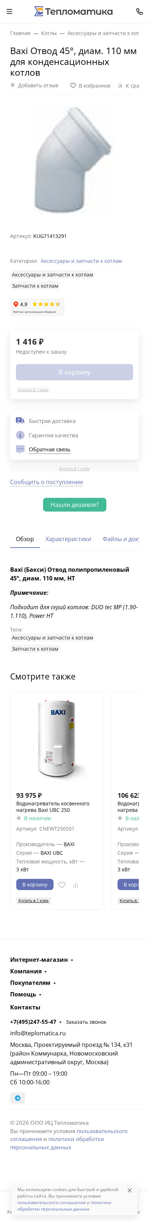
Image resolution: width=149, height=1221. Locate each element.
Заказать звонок (86, 1021)
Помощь (23, 994)
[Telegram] (17, 1098)
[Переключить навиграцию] (9, 11)
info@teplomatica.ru (38, 1033)
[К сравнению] (75, 885)
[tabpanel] (74, 609)
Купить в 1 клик (33, 389)
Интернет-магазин (39, 960)
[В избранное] (61, 885)
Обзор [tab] (25, 539)
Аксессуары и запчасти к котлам (81, 260)
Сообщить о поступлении (46, 482)
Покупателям (30, 983)
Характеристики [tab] (68, 539)
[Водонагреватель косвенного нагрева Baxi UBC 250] (56, 738)
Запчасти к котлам (35, 285)
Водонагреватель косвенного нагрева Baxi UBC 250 (52, 806)
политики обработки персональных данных (64, 1205)
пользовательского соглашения (51, 1202)
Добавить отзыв (38, 85)
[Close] (130, 1190)
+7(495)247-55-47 (33, 1021)
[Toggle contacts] (139, 11)
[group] (74, 160)
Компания (26, 971)
